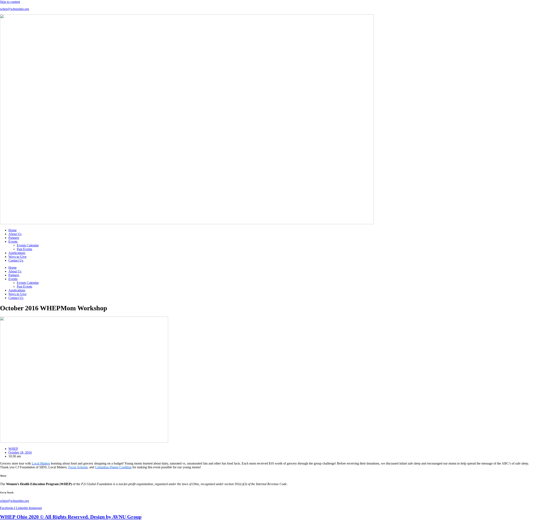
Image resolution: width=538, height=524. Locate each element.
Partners (13, 238)
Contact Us (15, 260)
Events (12, 241)
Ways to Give (17, 256)
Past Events (24, 249)
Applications (16, 253)
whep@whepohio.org (14, 9)
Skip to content (10, 2)
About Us (14, 234)
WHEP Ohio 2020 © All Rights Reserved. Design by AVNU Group (70, 517)
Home (12, 230)
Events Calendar (28, 245)
